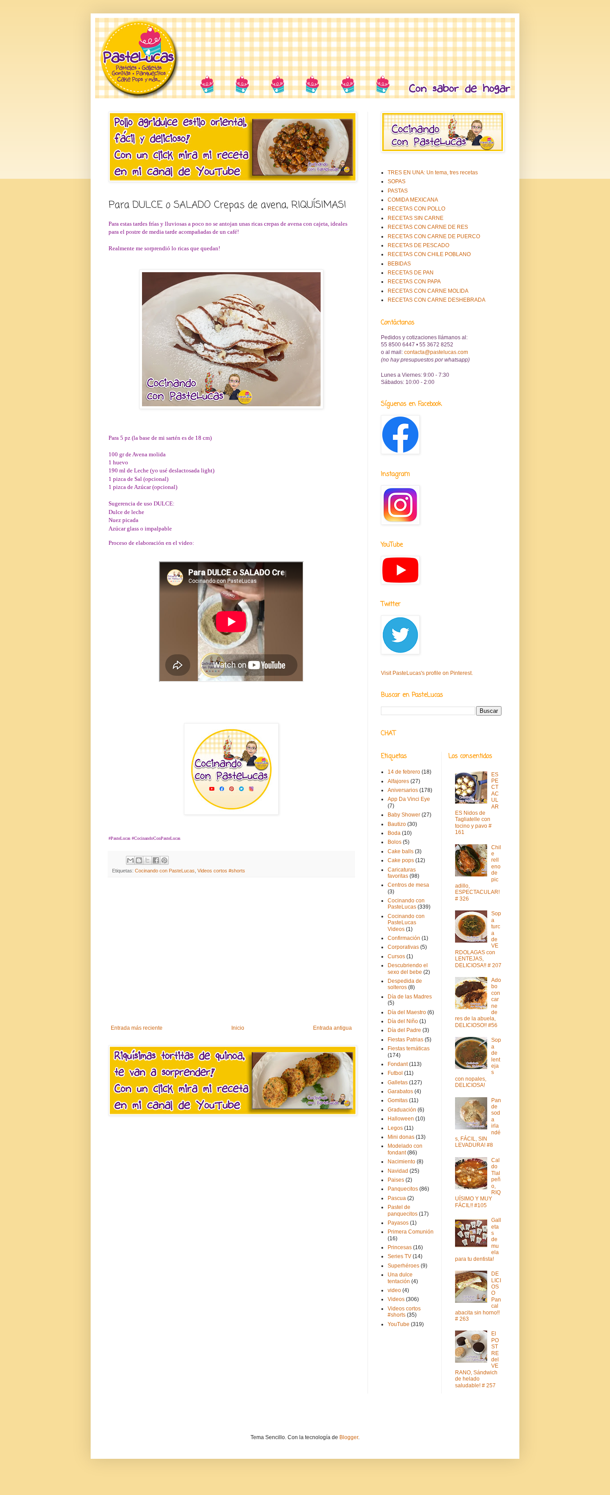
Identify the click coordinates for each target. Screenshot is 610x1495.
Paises (396, 1180)
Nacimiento (401, 1161)
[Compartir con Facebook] (155, 860)
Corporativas (403, 947)
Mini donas (401, 1137)
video (394, 1290)
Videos (396, 1299)
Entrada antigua (332, 1028)
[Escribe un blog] (138, 860)
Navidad (398, 1171)
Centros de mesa (408, 885)
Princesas (400, 1247)
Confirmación (404, 938)
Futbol (395, 1073)
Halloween (401, 1119)
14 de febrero (404, 772)
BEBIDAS (399, 264)
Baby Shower (404, 815)
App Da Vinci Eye (409, 799)
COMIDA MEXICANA (413, 200)
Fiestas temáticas (409, 1048)
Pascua (397, 1198)
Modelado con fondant (405, 1149)
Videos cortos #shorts (221, 870)
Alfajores (398, 781)
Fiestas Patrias (405, 1039)
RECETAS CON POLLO (416, 209)
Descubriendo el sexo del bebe (408, 968)
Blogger (348, 1437)
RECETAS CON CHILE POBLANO (429, 254)
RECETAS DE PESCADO (418, 245)
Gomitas (398, 1100)
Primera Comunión (411, 1232)
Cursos (396, 956)
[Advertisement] (231, 951)
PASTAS (398, 191)
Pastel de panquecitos (403, 1210)
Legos (395, 1128)
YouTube (398, 1324)
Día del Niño (403, 1021)
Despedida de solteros (405, 984)
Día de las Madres (410, 997)
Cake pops (401, 860)
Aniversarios (403, 790)
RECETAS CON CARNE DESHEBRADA (436, 300)
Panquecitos (403, 1189)
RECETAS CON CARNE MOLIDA (428, 291)
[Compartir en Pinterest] (164, 860)
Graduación (402, 1110)
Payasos (398, 1223)
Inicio (237, 1028)
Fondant (398, 1064)
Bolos (394, 842)
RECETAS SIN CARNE (415, 218)
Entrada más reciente (137, 1028)
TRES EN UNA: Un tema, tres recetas (433, 172)
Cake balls (401, 851)
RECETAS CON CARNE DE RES (428, 227)
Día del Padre (404, 1030)
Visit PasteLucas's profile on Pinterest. (427, 673)
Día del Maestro (407, 1012)
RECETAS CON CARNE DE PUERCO (434, 236)
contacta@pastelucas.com (436, 352)
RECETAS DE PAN (411, 273)
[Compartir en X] (147, 860)
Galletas (398, 1082)
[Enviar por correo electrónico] (130, 860)
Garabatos (400, 1091)
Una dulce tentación (400, 1278)
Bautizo (397, 824)
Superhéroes (403, 1266)
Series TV (399, 1256)
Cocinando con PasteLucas (165, 870)
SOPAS (396, 181)
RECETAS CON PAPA (414, 281)
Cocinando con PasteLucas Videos (406, 922)
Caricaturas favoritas (402, 873)
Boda (394, 833)
